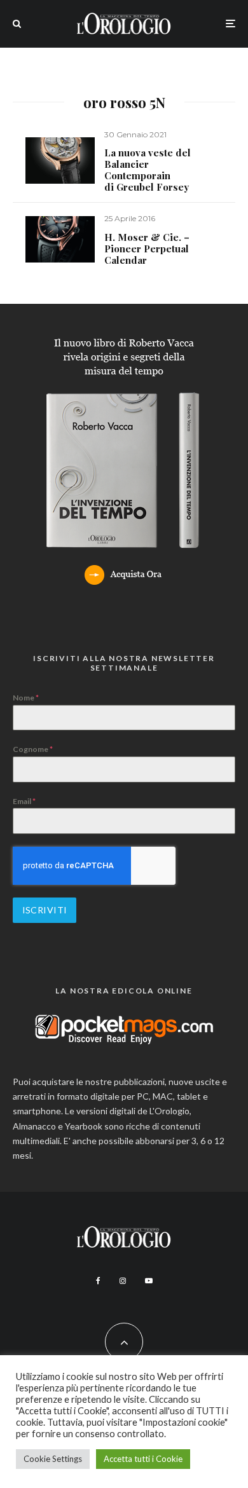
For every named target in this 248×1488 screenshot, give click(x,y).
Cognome (33, 749)
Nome (26, 697)
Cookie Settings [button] (53, 1459)
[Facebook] (98, 1280)
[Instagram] (122, 1280)
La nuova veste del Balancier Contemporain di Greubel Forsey (147, 170)
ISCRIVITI (44, 909)
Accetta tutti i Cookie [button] (143, 1459)
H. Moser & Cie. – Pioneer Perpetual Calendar (146, 248)
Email (24, 801)
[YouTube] (148, 1280)
